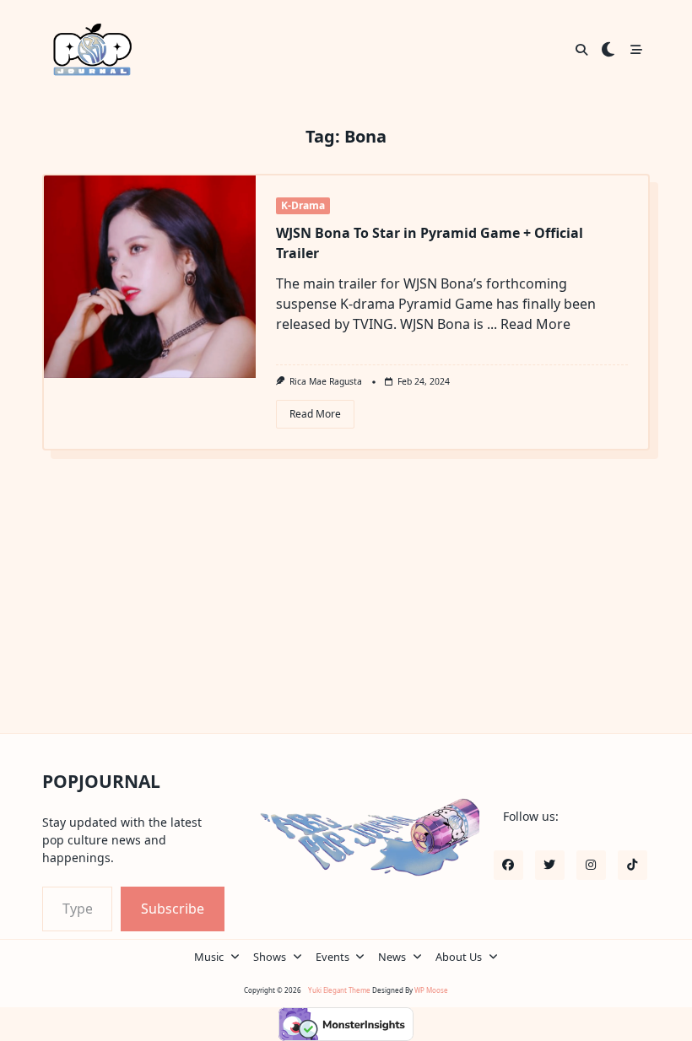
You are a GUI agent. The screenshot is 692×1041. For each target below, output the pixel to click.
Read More (315, 414)
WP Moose (431, 990)
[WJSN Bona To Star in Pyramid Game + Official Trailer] (150, 276)
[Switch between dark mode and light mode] (608, 50)
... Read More (528, 324)
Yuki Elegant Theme (339, 990)
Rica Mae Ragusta (325, 381)
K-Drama (303, 205)
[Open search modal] (581, 49)
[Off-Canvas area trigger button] (636, 49)
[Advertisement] (346, 606)
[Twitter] (550, 865)
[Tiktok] (632, 865)
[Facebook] (508, 865)
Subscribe (172, 908)
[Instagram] (591, 865)
